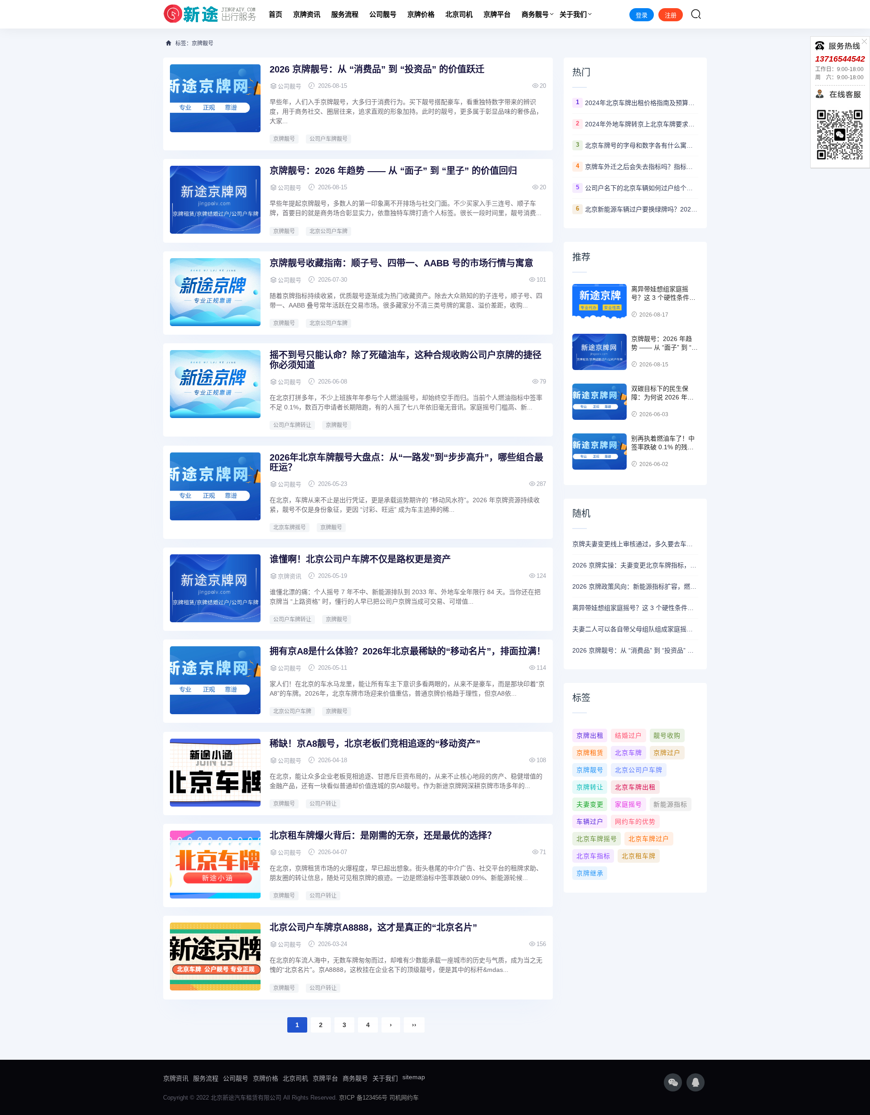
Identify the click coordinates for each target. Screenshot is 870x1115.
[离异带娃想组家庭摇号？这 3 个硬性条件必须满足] (599, 302)
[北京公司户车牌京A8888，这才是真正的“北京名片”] (215, 956)
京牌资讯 (306, 14)
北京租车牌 (639, 856)
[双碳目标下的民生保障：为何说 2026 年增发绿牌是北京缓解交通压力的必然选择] (599, 402)
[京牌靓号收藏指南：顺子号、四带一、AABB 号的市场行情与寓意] (215, 292)
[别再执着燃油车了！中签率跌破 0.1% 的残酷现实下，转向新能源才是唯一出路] (599, 451)
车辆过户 (590, 821)
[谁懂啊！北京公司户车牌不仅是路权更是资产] (215, 588)
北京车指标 (593, 856)
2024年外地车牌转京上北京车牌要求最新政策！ (641, 124)
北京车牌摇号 (289, 527)
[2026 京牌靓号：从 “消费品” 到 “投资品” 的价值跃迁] (215, 98)
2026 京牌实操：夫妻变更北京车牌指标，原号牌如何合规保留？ (635, 565)
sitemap (413, 1077)
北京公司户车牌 (328, 231)
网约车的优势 (635, 821)
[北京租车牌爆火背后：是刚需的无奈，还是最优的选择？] (215, 865)
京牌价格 (421, 14)
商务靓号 (535, 14)
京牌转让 (590, 787)
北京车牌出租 (635, 787)
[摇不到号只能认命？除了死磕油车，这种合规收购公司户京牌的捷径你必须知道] (215, 384)
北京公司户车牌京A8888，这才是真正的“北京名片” (373, 927)
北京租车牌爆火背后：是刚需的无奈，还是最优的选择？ (383, 836)
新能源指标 (670, 804)
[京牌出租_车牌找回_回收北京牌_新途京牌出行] (210, 14)
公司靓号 (382, 14)
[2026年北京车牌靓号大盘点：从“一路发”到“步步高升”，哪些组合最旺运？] (215, 486)
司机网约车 (404, 1097)
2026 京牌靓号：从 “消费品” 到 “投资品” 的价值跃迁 (377, 69)
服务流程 (344, 14)
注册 (671, 15)
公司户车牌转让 (292, 425)
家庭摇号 (628, 804)
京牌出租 (590, 735)
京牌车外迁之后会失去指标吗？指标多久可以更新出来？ (641, 166)
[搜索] (696, 14)
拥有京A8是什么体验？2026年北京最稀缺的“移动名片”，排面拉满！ (408, 651)
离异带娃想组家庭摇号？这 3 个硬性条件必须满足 (663, 297)
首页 (275, 14)
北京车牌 (628, 752)
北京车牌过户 (648, 838)
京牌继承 (590, 873)
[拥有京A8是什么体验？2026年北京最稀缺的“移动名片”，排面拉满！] (215, 680)
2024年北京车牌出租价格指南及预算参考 (641, 102)
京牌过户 (667, 752)
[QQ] (695, 1082)
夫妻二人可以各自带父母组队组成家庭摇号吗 (635, 629)
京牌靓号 (284, 139)
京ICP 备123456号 (363, 1097)
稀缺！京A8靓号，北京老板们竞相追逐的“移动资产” (375, 744)
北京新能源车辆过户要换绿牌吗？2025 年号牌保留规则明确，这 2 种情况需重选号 (641, 209)
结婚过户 (628, 735)
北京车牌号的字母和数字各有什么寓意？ (641, 145)
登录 (642, 15)
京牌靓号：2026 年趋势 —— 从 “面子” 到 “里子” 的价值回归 (393, 171)
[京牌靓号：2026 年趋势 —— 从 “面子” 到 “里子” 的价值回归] (215, 200)
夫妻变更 (590, 804)
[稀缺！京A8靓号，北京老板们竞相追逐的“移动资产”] (215, 773)
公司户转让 (323, 804)
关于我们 (573, 14)
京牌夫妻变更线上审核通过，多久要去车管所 (635, 544)
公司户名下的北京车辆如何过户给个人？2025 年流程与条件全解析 (641, 188)
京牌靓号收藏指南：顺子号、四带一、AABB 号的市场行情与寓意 (401, 263)
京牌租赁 (590, 752)
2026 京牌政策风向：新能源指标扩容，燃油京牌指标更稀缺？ (635, 586)
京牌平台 (497, 14)
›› (414, 1024)
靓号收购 (667, 735)
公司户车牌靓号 (328, 139)
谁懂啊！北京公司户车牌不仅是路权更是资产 (360, 559)
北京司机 (459, 14)
